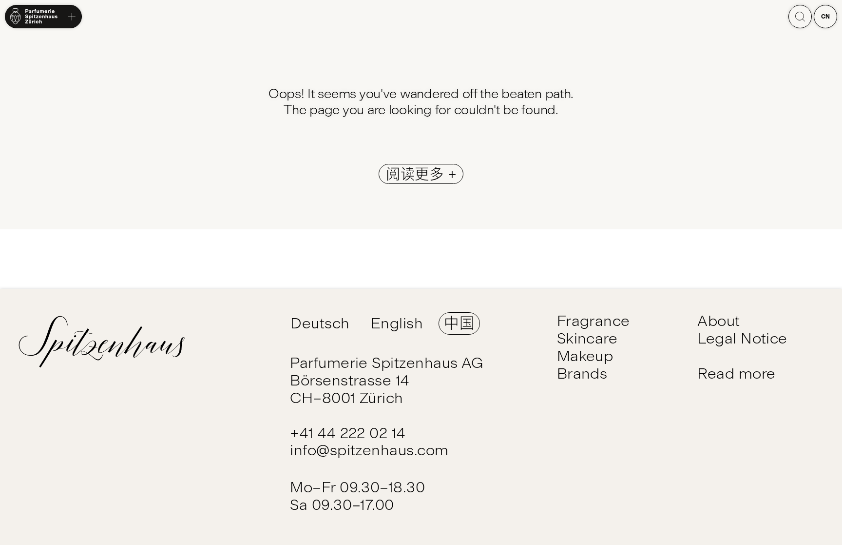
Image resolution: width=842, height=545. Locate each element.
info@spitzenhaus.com (369, 450)
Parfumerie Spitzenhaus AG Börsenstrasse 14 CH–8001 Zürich (387, 380)
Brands (582, 373)
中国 (459, 323)
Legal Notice (742, 338)
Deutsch (319, 323)
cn (825, 16)
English (397, 323)
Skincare (587, 338)
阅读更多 (417, 173)
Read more (736, 373)
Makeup (585, 356)
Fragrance (593, 321)
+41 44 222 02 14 (347, 433)
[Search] (800, 16)
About (718, 321)
